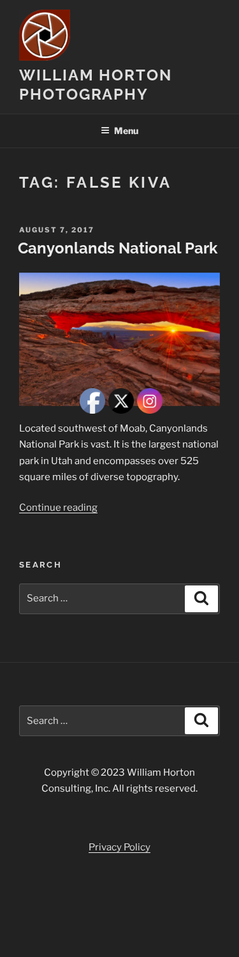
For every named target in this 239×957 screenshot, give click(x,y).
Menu (126, 130)
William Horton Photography (95, 84)
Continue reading (58, 507)
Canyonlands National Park (117, 248)
